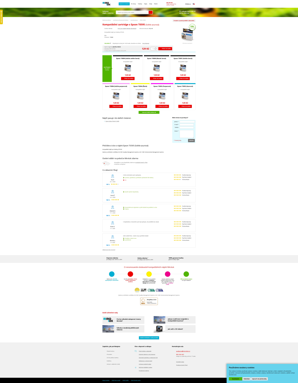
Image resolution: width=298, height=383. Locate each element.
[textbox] (132, 12)
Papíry (145, 4)
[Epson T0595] (187, 42)
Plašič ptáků (126, 380)
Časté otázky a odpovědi (145, 351)
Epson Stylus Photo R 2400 (112, 121)
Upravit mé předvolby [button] (259, 379)
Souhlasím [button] (235, 379)
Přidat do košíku (166, 48)
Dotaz (176, 131)
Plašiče (156, 4)
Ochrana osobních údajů (145, 364)
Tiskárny (140, 4)
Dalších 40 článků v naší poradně (149, 337)
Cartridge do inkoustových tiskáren (120, 20)
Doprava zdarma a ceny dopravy (147, 354)
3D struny (133, 4)
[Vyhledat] (150, 12)
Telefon (176, 127)
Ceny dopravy (145, 43)
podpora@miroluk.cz (183, 351)
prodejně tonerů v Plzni (141, 162)
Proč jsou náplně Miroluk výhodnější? (127, 28)
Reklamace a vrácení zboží (145, 361)
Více (105, 35)
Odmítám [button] (247, 379)
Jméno (176, 121)
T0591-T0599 (143, 20)
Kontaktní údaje (180, 362)
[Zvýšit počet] (156, 48)
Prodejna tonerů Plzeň (182, 365)
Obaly (150, 4)
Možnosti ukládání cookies (145, 367)
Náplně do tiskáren (124, 4)
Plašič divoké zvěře (135, 380)
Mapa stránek (105, 380)
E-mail (176, 124)
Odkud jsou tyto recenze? (108, 249)
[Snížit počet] (156, 49)
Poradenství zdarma (144, 370)
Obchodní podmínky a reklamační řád (148, 357)
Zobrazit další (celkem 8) (149, 112)
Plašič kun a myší (116, 380)
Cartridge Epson (134, 20)
